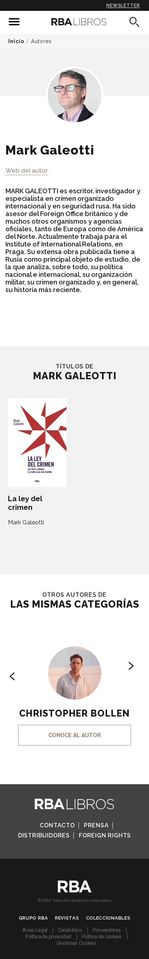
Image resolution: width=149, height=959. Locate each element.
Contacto (57, 825)
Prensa (96, 825)
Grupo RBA (33, 918)
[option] (74, 686)
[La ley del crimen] (37, 442)
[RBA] (75, 890)
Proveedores (107, 930)
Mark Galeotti (26, 522)
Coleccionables (108, 918)
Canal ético (70, 930)
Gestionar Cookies (76, 943)
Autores (41, 41)
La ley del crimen (25, 503)
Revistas (67, 918)
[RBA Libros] (74, 21)
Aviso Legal (34, 930)
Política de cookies (102, 936)
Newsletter (123, 5)
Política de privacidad (48, 936)
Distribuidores (44, 835)
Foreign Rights (105, 835)
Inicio (16, 41)
